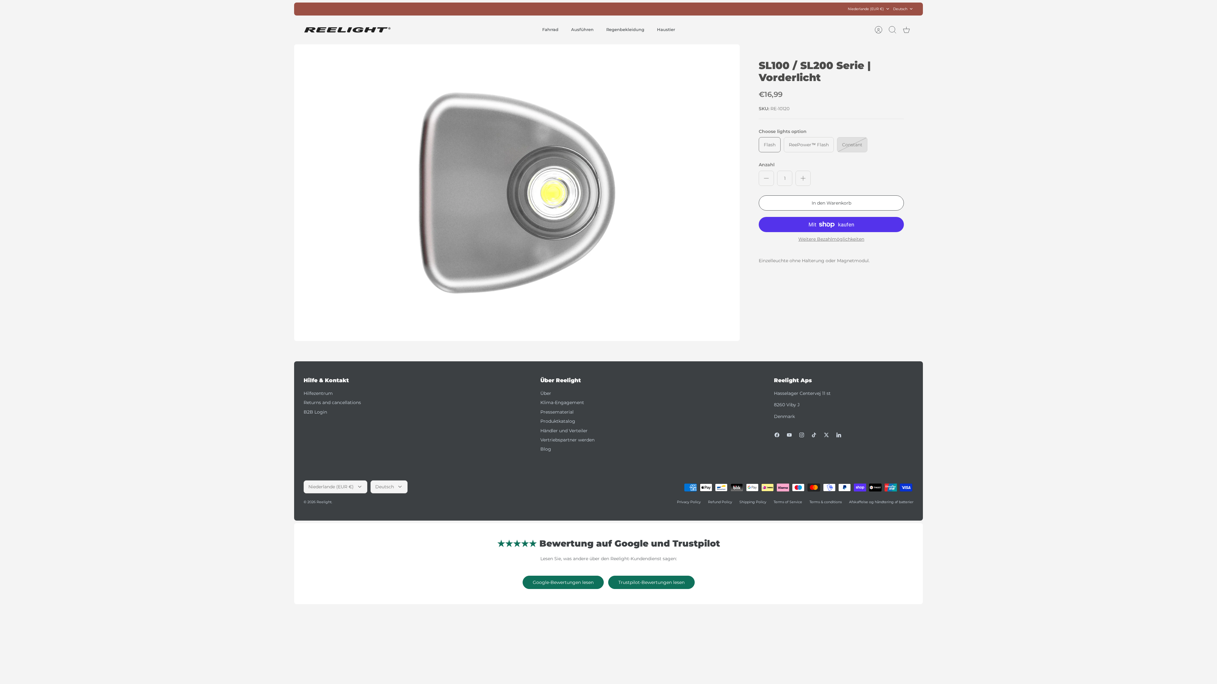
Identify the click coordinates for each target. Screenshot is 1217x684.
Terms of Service (788, 502)
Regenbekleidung (625, 29)
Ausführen (582, 29)
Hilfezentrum (318, 393)
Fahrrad (550, 29)
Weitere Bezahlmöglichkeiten (831, 239)
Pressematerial (557, 412)
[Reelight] (347, 30)
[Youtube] (789, 434)
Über (545, 393)
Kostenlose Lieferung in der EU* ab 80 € (609, 8)
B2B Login (315, 412)
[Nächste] (705, 9)
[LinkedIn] (839, 434)
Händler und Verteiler (564, 431)
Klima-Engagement (562, 402)
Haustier (666, 29)
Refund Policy (720, 502)
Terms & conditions (825, 502)
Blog (545, 449)
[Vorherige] (512, 9)
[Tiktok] (814, 434)
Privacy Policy (689, 502)
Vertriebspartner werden (567, 440)
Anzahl (767, 165)
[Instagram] (801, 434)
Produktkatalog (557, 421)
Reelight (324, 502)
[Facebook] (777, 434)
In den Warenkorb (831, 203)
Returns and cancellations (332, 402)
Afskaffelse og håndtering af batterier (881, 502)
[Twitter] (826, 434)
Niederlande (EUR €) (866, 9)
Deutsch (900, 9)
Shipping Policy (752, 502)
